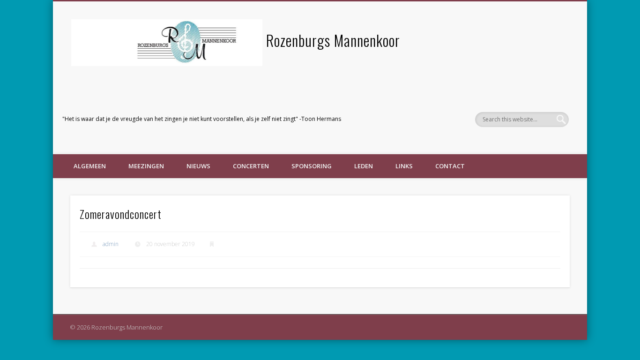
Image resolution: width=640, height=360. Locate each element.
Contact (450, 166)
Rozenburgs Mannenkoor (333, 40)
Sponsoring (311, 166)
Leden (363, 166)
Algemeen (90, 166)
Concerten (251, 166)
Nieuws (198, 166)
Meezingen (146, 166)
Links (404, 166)
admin (111, 244)
